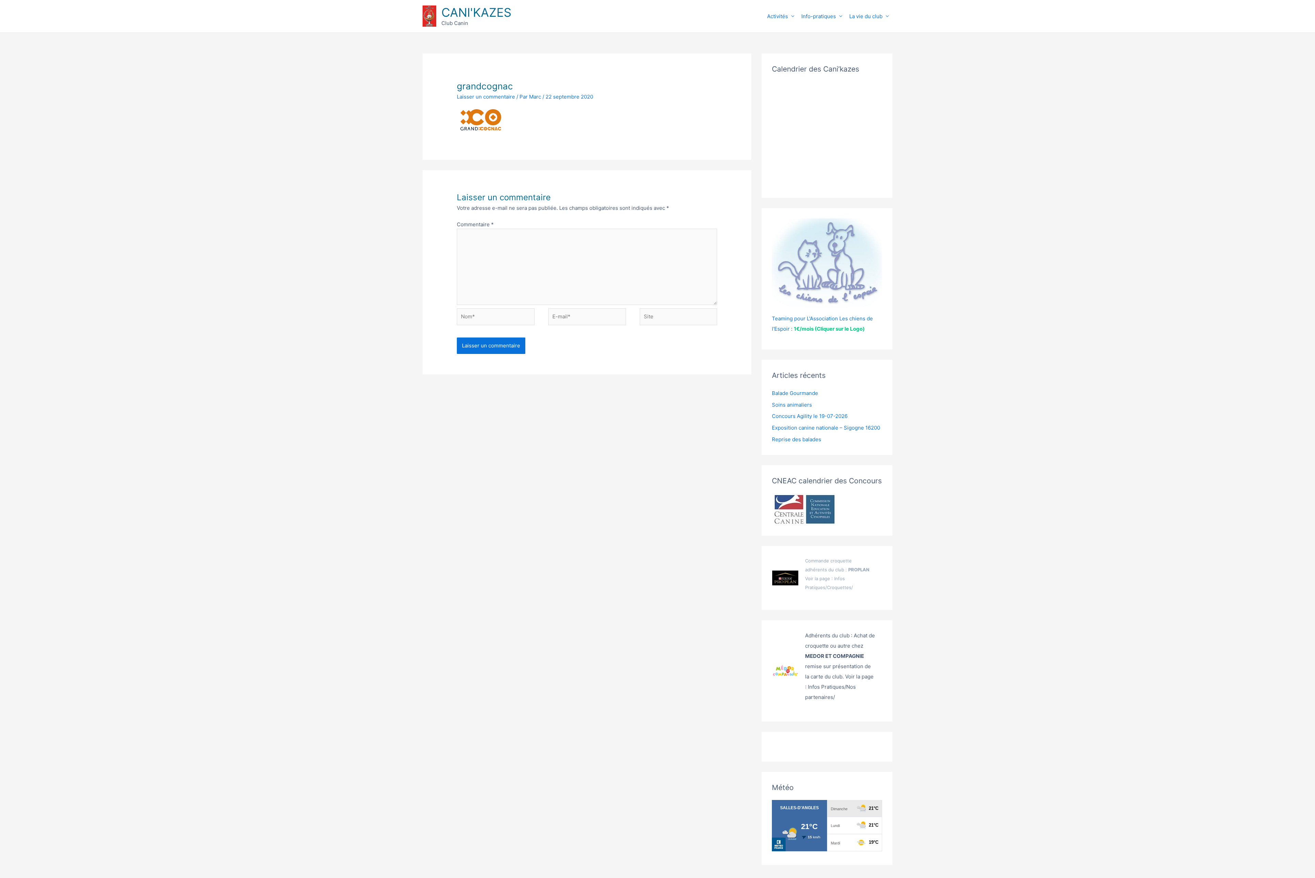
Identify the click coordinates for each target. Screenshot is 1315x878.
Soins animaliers (792, 405)
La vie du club (865, 16)
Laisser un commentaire (486, 96)
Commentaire (475, 224)
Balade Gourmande (795, 393)
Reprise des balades (796, 439)
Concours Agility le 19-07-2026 (810, 416)
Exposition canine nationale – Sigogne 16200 (826, 427)
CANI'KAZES (476, 12)
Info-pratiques (818, 16)
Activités (777, 16)
